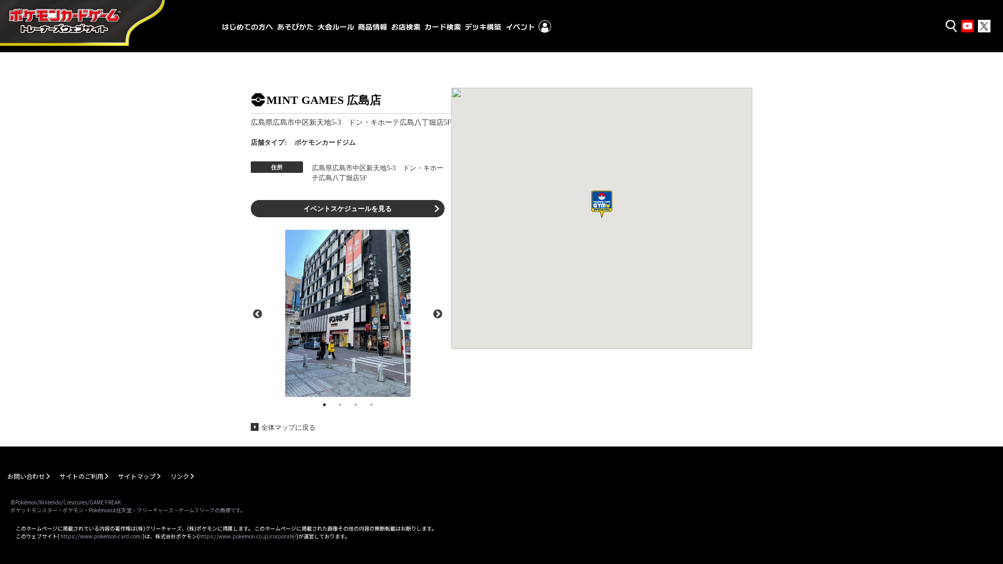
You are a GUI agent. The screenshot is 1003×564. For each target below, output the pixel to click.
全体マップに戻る (288, 427)
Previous (257, 313)
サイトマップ (137, 476)
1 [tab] (324, 405)
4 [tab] (371, 405)
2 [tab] (340, 405)
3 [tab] (356, 405)
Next (438, 313)
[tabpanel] (348, 313)
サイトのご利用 (81, 476)
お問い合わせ (26, 476)
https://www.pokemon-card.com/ (102, 536)
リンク (179, 476)
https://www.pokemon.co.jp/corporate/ (247, 536)
